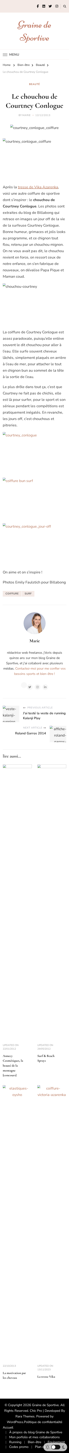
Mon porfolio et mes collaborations (34, 1437)
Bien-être (34, 1442)
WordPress (15, 1422)
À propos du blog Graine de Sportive (35, 1432)
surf (28, 593)
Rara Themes (25, 1416)
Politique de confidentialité (43, 1422)
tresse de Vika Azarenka (38, 187)
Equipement (56, 1442)
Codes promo (19, 1447)
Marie (26, 115)
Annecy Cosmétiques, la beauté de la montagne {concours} (13, 1065)
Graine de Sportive (45, 1405)
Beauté (34, 84)
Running (15, 1442)
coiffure (12, 593)
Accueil (8, 1427)
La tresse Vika (46, 1377)
